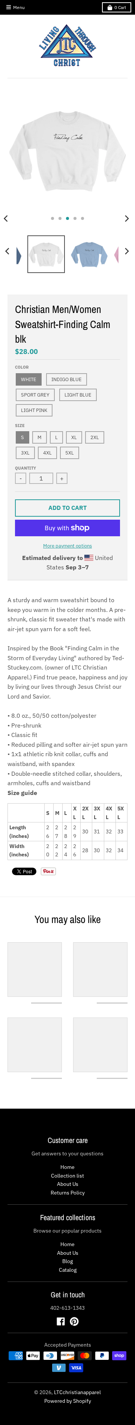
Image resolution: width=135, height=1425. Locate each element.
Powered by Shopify (67, 1401)
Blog (67, 1261)
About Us (67, 1184)
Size (20, 425)
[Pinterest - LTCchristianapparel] (74, 1321)
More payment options (67, 546)
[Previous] (8, 251)
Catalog (67, 1269)
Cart (120, 7)
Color (21, 367)
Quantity (25, 468)
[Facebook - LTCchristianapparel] (60, 1321)
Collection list (67, 1175)
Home (67, 1167)
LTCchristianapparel (77, 1392)
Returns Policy (68, 1192)
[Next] (126, 218)
